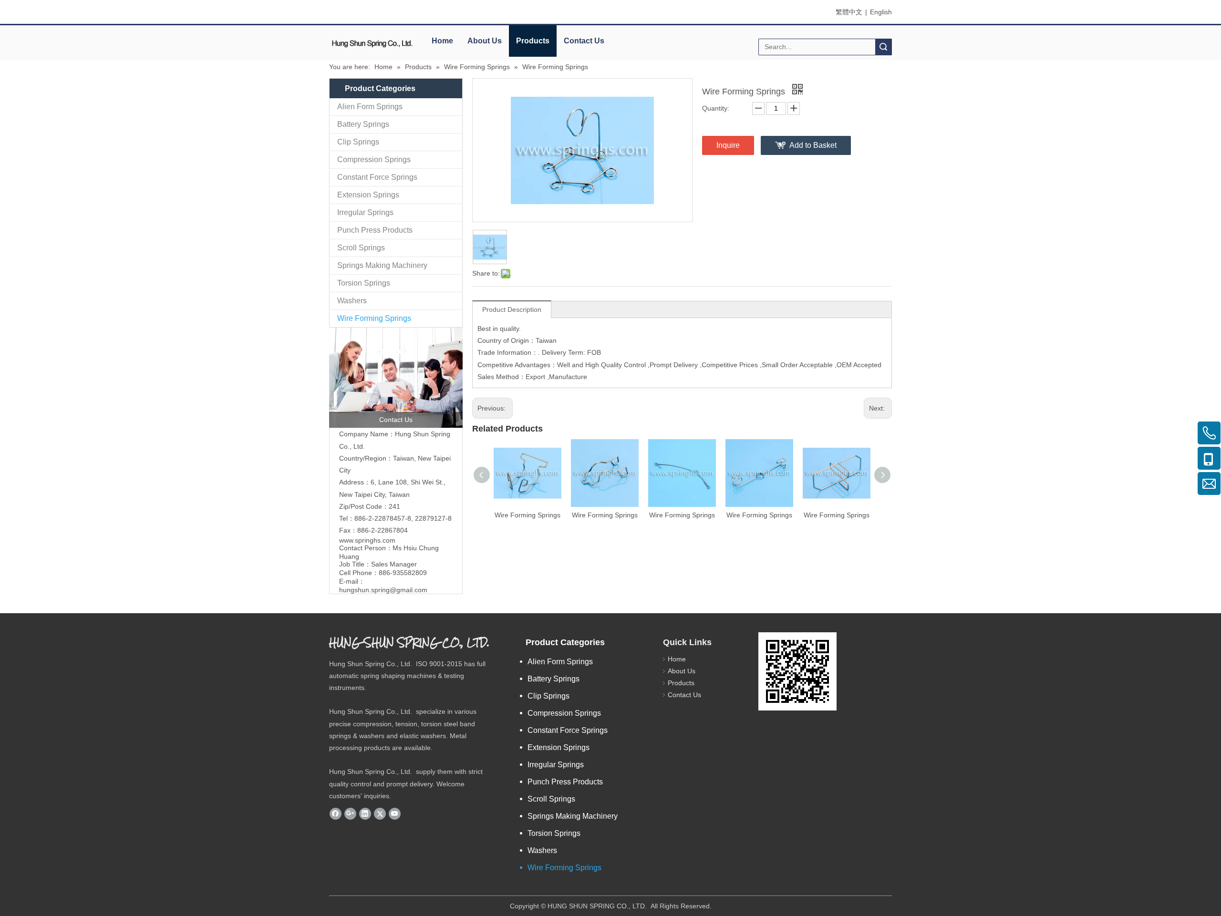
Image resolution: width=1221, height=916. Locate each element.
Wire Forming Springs (374, 318)
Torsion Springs (363, 283)
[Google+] (350, 813)
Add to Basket (813, 145)
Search (883, 47)
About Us (484, 41)
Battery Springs (363, 124)
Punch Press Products (375, 230)
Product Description (511, 309)
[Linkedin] (365, 813)
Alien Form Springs (370, 107)
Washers (352, 301)
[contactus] (396, 378)
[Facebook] (335, 813)
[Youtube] (395, 813)
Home (442, 41)
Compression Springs (374, 159)
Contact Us (584, 41)
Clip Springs (358, 142)
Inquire (728, 145)
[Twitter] (380, 813)
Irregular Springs (365, 212)
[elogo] (372, 43)
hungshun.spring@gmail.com (383, 590)
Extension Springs (368, 195)
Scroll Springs (361, 248)
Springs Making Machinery (382, 265)
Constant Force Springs (377, 177)
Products (532, 41)
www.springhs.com (367, 540)
